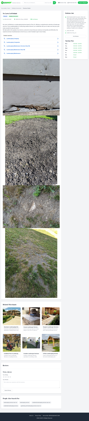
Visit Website (35, 19)
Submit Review (8, 390)
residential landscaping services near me (41, 402)
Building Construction (16, 8)
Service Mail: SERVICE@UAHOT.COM (51, 415)
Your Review (5, 379)
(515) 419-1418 (7, 19)
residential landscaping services (11, 405)
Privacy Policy (38, 415)
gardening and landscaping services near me (31, 405)
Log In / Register (83, 2)
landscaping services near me (10, 402)
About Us (31, 415)
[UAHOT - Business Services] (6, 2)
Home (8, 8)
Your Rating (5, 374)
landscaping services (24, 402)
